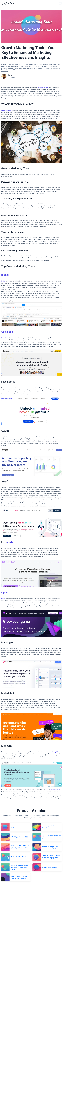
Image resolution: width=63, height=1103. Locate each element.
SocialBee (7, 331)
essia (10, 542)
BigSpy (5, 274)
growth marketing (42, 87)
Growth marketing (7, 110)
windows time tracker (48, 502)
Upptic (5, 592)
